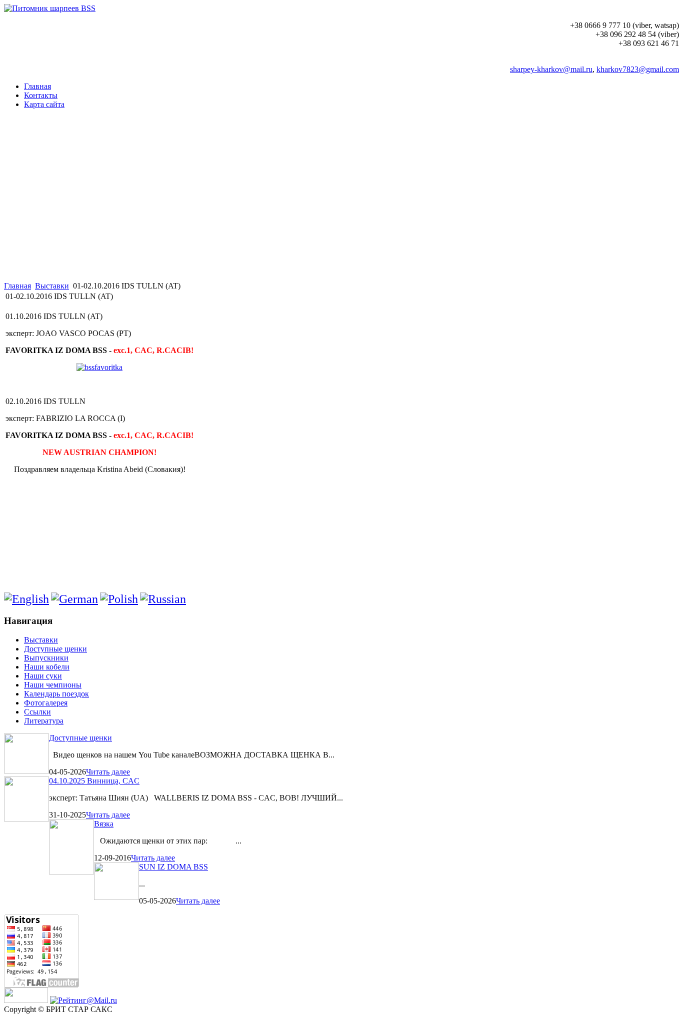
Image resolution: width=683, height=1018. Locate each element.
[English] (26, 599)
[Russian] (163, 599)
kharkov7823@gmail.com (637, 69)
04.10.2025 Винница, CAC (94, 780)
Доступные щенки (80, 738)
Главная (17, 286)
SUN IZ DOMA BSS (173, 866)
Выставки (52, 286)
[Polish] (119, 599)
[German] (74, 599)
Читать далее (108, 772)
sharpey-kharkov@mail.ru (551, 69)
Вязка (104, 824)
